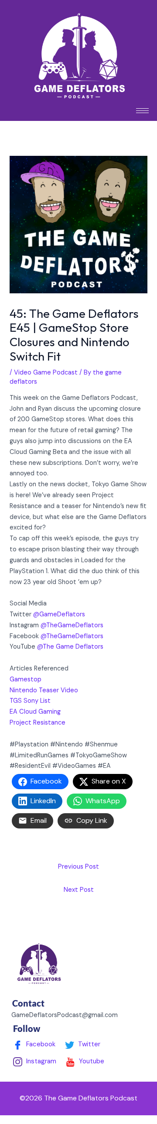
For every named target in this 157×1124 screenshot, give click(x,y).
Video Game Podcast (46, 372)
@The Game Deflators (70, 647)
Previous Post (78, 867)
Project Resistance (38, 722)
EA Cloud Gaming (35, 712)
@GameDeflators (59, 614)
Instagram (40, 1061)
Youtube (90, 1061)
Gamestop (25, 679)
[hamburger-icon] (142, 111)
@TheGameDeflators (72, 625)
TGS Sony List (30, 701)
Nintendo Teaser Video (44, 690)
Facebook (39, 1044)
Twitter (88, 1044)
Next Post (79, 890)
